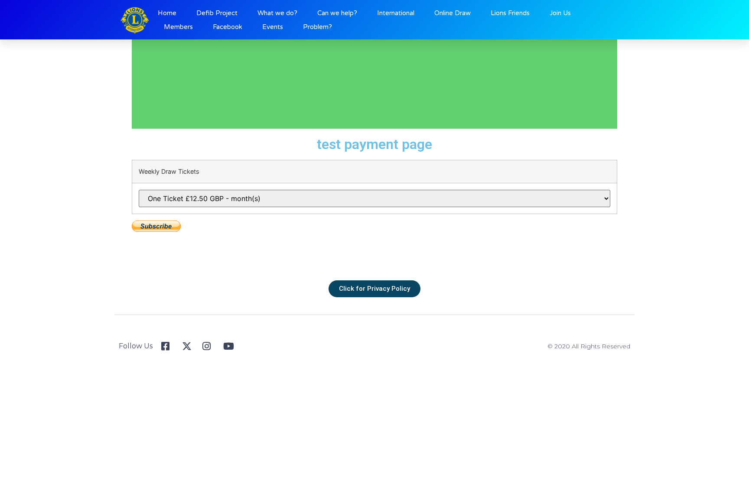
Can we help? (337, 13)
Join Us (560, 13)
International (395, 13)
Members (178, 27)
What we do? (277, 13)
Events (272, 27)
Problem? (317, 27)
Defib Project (217, 13)
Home (167, 13)
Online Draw (452, 13)
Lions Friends (510, 13)
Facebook (227, 27)
